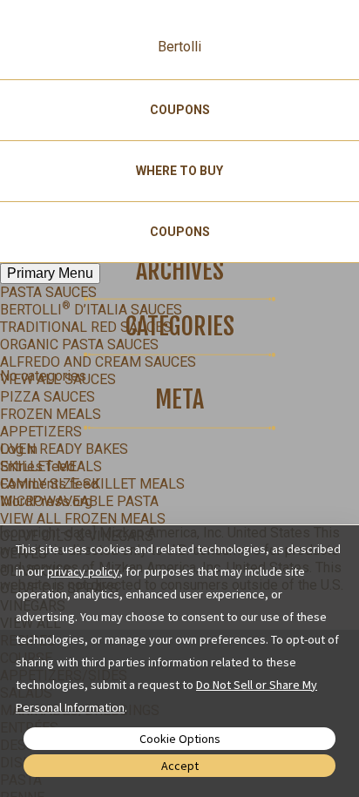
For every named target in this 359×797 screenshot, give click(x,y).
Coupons (180, 110)
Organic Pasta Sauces (79, 344)
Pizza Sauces (47, 396)
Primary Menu (50, 273)
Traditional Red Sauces (86, 327)
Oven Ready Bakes (64, 449)
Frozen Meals (50, 414)
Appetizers (41, 431)
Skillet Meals (51, 466)
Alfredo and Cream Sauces (98, 362)
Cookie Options (179, 738)
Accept (180, 765)
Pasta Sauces (48, 292)
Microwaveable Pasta (79, 501)
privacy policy (83, 571)
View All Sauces (58, 379)
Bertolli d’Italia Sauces (91, 309)
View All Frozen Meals (83, 518)
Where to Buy (179, 171)
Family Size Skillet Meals (92, 484)
